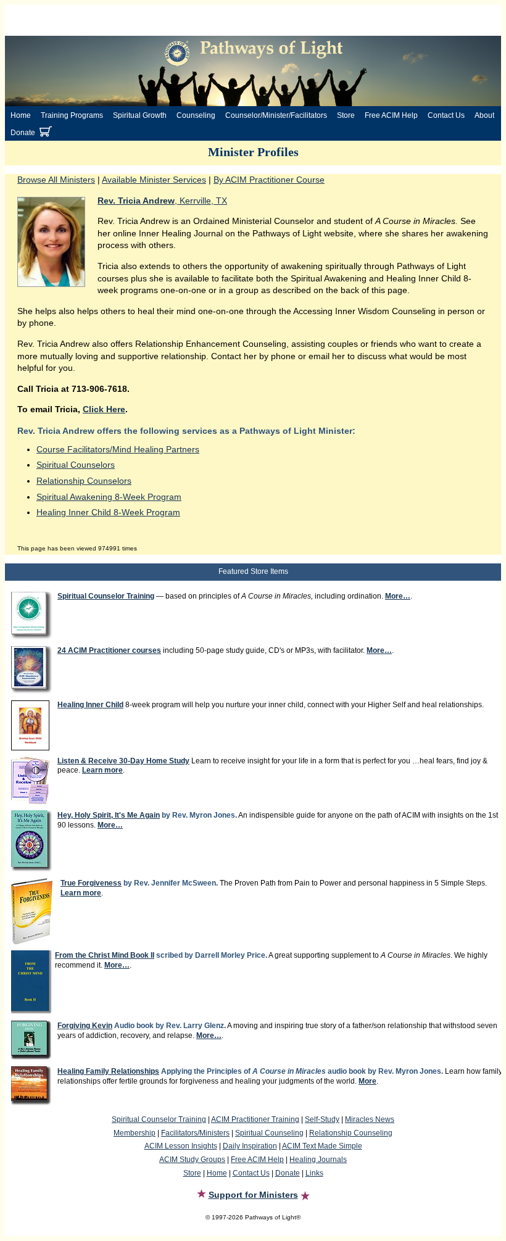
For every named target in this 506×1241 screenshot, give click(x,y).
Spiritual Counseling (269, 1133)
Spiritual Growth (140, 115)
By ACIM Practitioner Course (269, 180)
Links (314, 1173)
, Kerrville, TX (162, 200)
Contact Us (446, 115)
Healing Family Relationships (108, 1071)
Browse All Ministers (56, 180)
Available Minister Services (154, 180)
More (367, 1081)
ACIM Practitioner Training (255, 1119)
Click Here (104, 409)
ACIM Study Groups (192, 1159)
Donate (22, 132)
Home (20, 115)
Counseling (195, 115)
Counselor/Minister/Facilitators (276, 115)
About (484, 115)
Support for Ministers (253, 1195)
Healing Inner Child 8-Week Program (108, 512)
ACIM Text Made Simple (322, 1146)
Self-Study (322, 1119)
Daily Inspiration (250, 1146)
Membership (135, 1133)
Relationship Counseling (350, 1133)
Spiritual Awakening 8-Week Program (108, 497)
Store (346, 115)
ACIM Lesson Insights (180, 1146)
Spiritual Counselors (75, 465)
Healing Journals (318, 1159)
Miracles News (369, 1119)
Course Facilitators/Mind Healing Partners (117, 449)
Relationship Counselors (83, 481)
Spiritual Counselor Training (159, 1119)
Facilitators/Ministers (195, 1133)
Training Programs (72, 115)
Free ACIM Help (391, 115)
